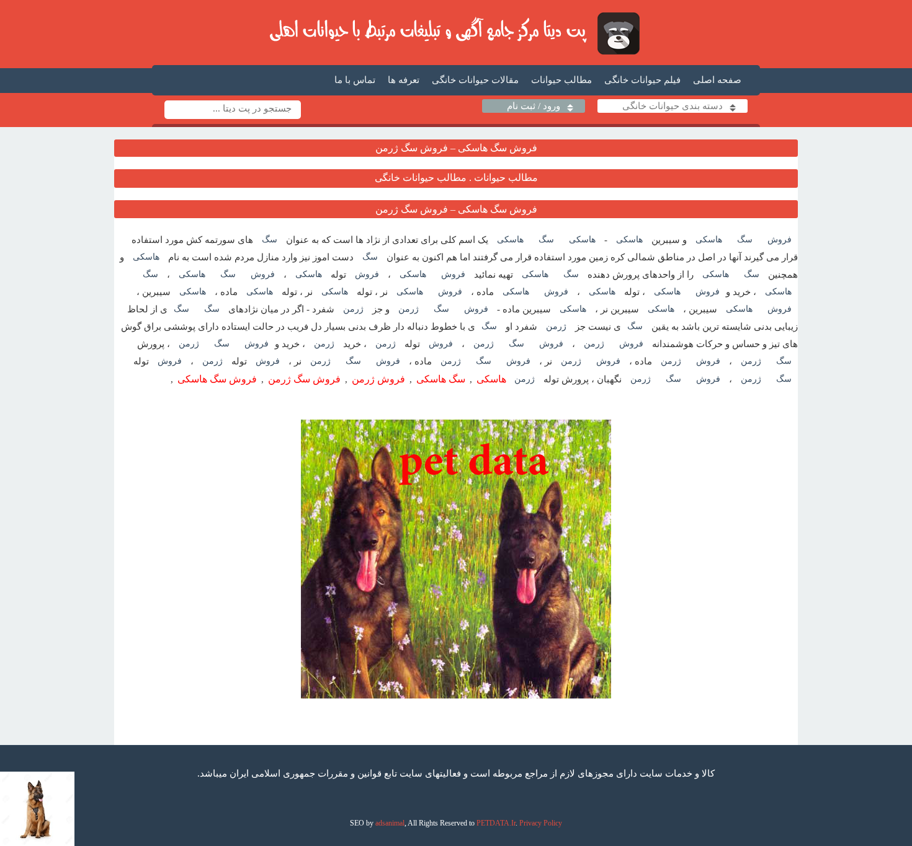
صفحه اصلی (717, 80)
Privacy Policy (540, 823)
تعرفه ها (403, 80)
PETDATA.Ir (496, 823)
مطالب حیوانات (561, 80)
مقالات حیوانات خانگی (475, 80)
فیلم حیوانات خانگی (642, 80)
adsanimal (390, 823)
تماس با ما (354, 80)
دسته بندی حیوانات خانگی (672, 106)
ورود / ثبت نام (533, 106)
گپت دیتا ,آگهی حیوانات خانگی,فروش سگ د (456, 33)
